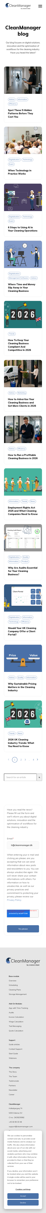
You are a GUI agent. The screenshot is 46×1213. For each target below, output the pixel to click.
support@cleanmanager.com (21, 1126)
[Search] (39, 777)
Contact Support (15, 1049)
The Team (13, 1076)
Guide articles (14, 1044)
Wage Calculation (16, 1022)
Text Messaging (15, 1026)
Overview (12, 981)
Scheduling (13, 985)
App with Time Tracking (18, 1008)
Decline (23, 1203)
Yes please (23, 929)
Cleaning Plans (15, 990)
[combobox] (20, 777)
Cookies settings (23, 1189)
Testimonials (14, 1081)
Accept (23, 1196)
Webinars (13, 1058)
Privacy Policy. (14, 900)
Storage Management (17, 994)
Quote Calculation (16, 1031)
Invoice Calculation (16, 1017)
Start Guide (13, 1053)
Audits (11, 1012)
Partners (12, 1085)
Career (11, 1094)
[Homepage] (18, 6)
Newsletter (13, 1090)
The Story (13, 1072)
